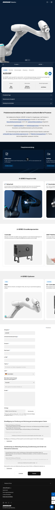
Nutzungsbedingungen (8, 492)
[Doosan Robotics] (9, 2)
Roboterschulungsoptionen (38, 134)
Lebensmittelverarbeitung (35, 122)
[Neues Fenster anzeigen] (3, 503)
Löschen (21, 473)
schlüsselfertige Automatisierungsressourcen (15, 134)
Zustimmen (9, 441)
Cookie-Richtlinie (7, 494)
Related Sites (8, 483)
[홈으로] (3, 64)
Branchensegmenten (24, 119)
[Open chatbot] (52, 507)
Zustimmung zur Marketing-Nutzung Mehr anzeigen (26, 462)
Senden (34, 473)
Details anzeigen (8, 165)
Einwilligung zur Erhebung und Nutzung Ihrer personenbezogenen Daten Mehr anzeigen (26, 435)
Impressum (5, 490)
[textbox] (19, 374)
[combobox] (19, 374)
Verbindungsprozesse (33, 125)
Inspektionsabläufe (19, 125)
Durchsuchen (31, 411)
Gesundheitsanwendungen (14, 122)
